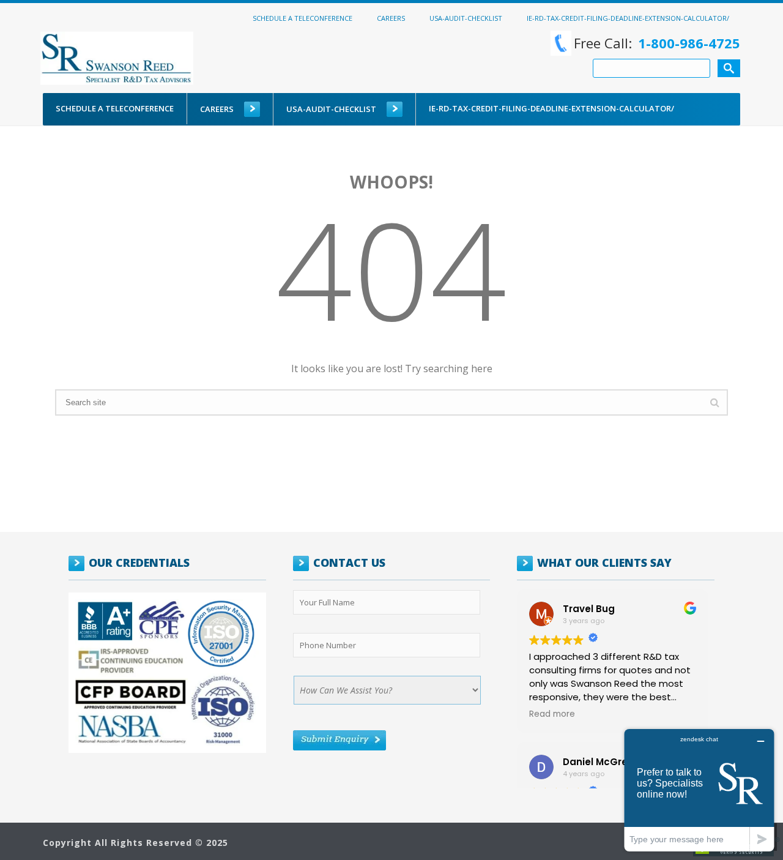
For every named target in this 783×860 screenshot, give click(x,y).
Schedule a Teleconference (302, 17)
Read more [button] (552, 714)
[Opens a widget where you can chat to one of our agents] (699, 790)
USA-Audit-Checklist (465, 17)
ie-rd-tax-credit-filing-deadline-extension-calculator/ (628, 17)
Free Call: (657, 43)
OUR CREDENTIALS (139, 562)
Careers (391, 17)
